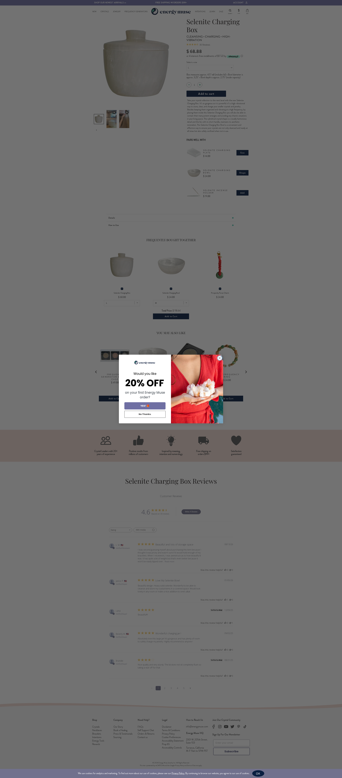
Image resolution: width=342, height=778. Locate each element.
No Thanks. (145, 414)
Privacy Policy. (178, 773)
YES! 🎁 (145, 405)
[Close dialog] (219, 358)
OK (258, 773)
